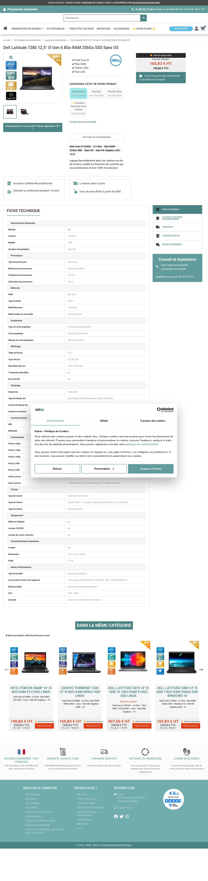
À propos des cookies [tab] (152, 420)
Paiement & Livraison (87, 798)
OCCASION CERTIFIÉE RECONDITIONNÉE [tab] (172, 218)
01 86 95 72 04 (144, 9)
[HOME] (6, 28)
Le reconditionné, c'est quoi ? (39, 812)
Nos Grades (31, 807)
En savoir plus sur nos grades (83, 122)
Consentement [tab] (55, 420)
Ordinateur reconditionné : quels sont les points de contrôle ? (45, 831)
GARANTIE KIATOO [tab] (171, 236)
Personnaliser (102, 468)
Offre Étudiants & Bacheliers (90, 807)
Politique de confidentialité (38, 825)
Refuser (57, 468)
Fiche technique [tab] (170, 209)
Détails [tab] (104, 420)
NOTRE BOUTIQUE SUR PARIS (146, 3)
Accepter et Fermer (151, 468)
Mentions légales (34, 816)
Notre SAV (81, 794)
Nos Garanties (32, 803)
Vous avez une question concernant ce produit (174, 266)
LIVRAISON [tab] (167, 227)
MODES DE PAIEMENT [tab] (172, 244)
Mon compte (83, 824)
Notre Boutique (33, 794)
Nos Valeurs (31, 798)
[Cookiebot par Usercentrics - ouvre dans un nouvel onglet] (159, 409)
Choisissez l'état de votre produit (93, 83)
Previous (7, 669)
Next (201, 669)
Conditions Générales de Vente (40, 820)
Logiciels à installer (86, 803)
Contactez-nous (84, 819)
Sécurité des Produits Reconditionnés (87, 813)
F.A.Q (79, 828)
